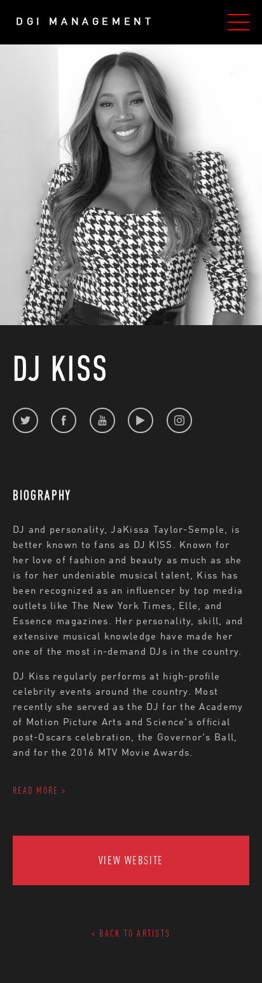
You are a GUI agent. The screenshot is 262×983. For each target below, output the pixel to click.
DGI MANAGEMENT (85, 22)
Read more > (39, 790)
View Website (131, 860)
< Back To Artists (131, 933)
